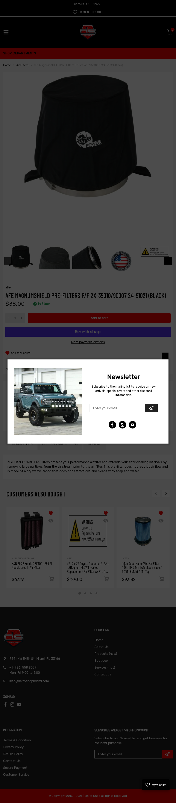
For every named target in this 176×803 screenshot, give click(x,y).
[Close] (165, 356)
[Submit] (151, 408)
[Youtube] (122, 424)
